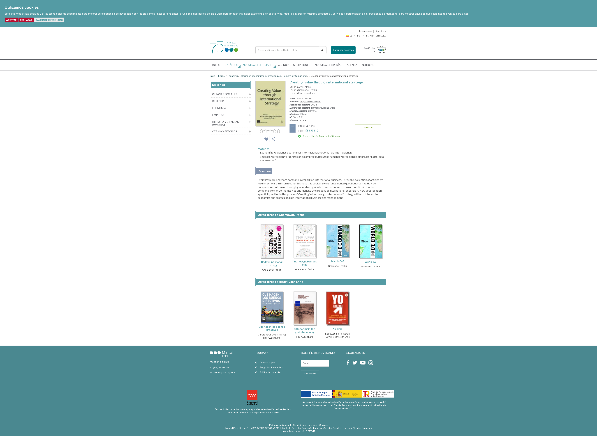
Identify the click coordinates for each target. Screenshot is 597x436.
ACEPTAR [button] (11, 20)
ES (351, 35)
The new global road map (304, 263)
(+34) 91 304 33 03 (221, 367)
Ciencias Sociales (224, 94)
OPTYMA (310, 431)
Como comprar (267, 362)
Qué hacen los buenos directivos (272, 328)
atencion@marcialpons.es (224, 372)
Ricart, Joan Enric (306, 93)
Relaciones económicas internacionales (260, 76)
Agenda (352, 65)
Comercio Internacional (295, 76)
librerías (328, 65)
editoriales (258, 65)
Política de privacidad (270, 372)
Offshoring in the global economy (304, 331)
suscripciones (294, 65)
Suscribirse (309, 373)
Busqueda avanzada (343, 50)
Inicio (217, 65)
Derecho (218, 101)
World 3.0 (371, 261)
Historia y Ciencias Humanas (225, 123)
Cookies (323, 425)
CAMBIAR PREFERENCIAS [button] (49, 20)
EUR (359, 35)
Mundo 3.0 (337, 261)
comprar (368, 127)
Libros (221, 76)
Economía (232, 76)
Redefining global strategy (271, 264)
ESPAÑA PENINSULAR (376, 35)
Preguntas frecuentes (271, 367)
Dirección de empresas (355, 156)
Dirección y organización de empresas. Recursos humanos (306, 156)
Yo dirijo (337, 329)
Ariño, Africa (304, 86)
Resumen (264, 171)
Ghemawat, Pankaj (307, 90)
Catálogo (231, 65)
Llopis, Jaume (278, 334)
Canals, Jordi (264, 334)
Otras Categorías (224, 131)
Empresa (265, 156)
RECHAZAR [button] (26, 20)
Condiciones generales (305, 425)
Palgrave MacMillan (310, 101)
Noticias (368, 65)
